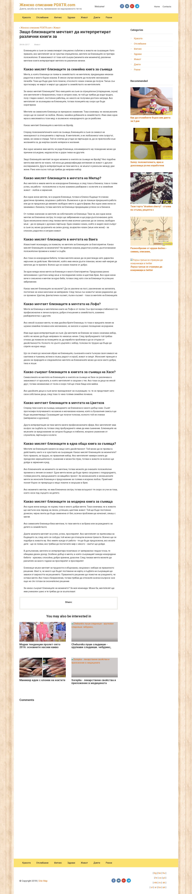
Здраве (71, 17)
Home (157, 6)
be (159, 873)
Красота (26, 17)
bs (159, 887)
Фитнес (58, 17)
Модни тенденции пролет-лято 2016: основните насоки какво (39, 646)
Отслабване (42, 17)
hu (164, 873)
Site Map (43, 881)
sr (156, 887)
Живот (84, 17)
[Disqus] (68, 740)
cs (160, 877)
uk (164, 887)
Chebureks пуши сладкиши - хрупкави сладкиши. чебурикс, (91, 646)
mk (155, 882)
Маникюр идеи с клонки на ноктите (42, 680)
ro (160, 882)
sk (164, 882)
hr (156, 877)
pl (164, 877)
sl (151, 887)
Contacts (167, 6)
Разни (109, 17)
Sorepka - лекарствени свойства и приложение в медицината (93, 681)
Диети (96, 17)
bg (155, 873)
